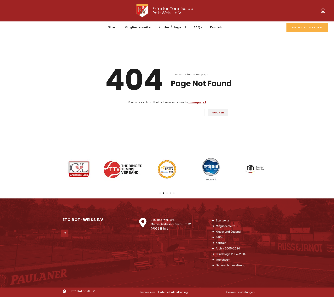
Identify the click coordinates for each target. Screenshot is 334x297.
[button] (160, 193)
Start (112, 27)
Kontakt (217, 27)
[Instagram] (323, 11)
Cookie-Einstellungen (240, 292)
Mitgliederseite (138, 27)
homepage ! (197, 102)
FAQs (198, 27)
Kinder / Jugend (172, 27)
